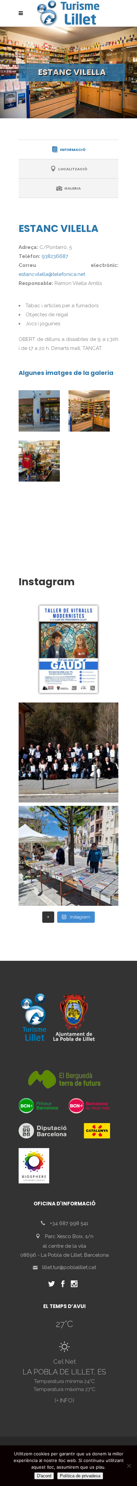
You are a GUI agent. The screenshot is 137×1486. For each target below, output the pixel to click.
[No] (128, 1465)
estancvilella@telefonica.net (52, 274)
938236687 (55, 256)
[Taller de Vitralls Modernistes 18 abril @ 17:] (68, 649)
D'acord (44, 1475)
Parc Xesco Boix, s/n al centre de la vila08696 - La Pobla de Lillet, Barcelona (64, 1245)
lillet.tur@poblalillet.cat (69, 1267)
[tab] (68, 149)
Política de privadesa (80, 1475)
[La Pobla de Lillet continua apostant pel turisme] (68, 752)
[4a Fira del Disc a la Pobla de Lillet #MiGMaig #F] (68, 856)
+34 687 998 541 (69, 1223)
